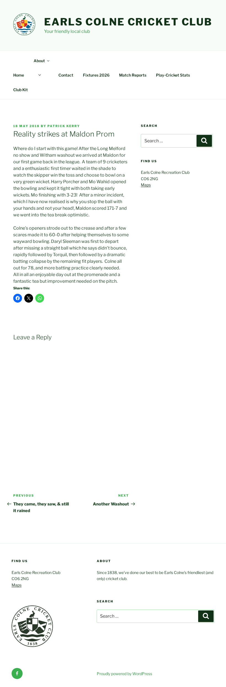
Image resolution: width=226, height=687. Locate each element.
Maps (146, 184)
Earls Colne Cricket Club (128, 22)
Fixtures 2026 (96, 75)
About (39, 60)
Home (18, 75)
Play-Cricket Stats (173, 75)
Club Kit (20, 89)
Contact (65, 75)
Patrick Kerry (63, 126)
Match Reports (132, 75)
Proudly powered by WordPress (124, 673)
